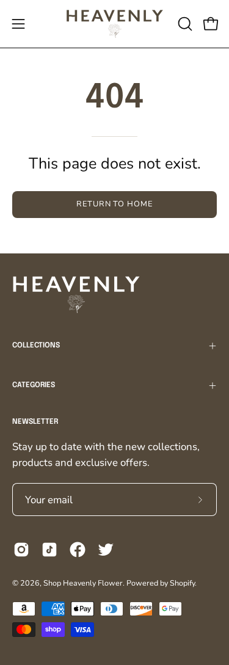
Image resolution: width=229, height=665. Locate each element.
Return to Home (114, 203)
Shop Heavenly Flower (83, 583)
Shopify (182, 583)
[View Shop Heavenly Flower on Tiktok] (49, 549)
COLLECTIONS (36, 345)
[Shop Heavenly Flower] (115, 23)
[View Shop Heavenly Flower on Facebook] (77, 549)
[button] (183, 23)
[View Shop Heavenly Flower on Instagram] (21, 549)
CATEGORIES (33, 385)
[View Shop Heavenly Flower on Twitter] (105, 549)
